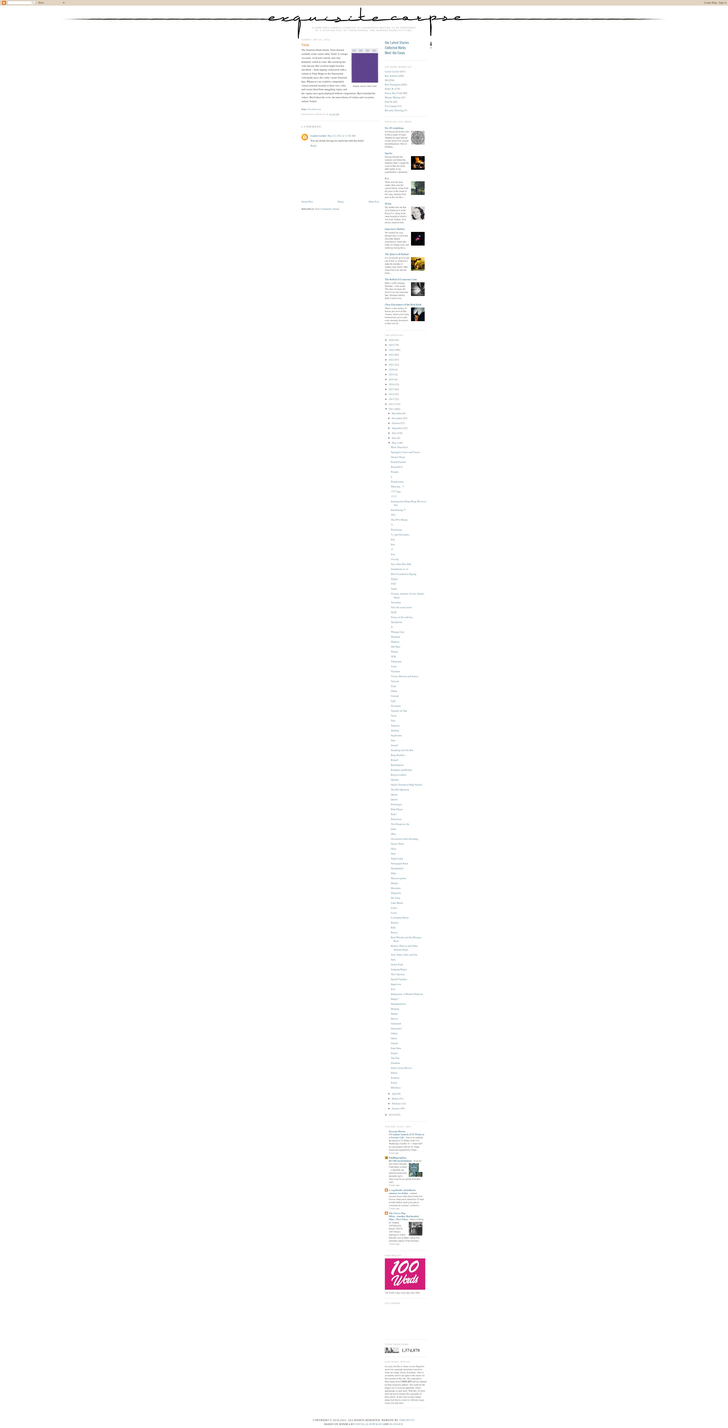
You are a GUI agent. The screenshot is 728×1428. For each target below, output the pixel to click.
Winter (394, 651)
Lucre (394, 912)
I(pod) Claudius (399, 979)
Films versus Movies (401, 1068)
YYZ (393, 583)
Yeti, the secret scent (401, 607)
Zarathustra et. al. (400, 569)
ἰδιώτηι (395, 559)
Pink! (393, 814)
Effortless (396, 1087)
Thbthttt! (407, 1420)
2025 (392, 345)
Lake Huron (397, 903)
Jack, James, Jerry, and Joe (404, 954)
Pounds (395, 471)
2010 (392, 1114)
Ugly (393, 701)
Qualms (395, 779)
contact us (405, 1399)
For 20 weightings (394, 128)
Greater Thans (398, 457)
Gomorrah (396, 1023)
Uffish (394, 691)
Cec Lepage (391, 106)
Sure (393, 740)
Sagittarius (396, 735)
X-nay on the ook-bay (402, 617)
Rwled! (394, 760)
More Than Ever (399, 447)
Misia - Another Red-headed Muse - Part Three (404, 1217)
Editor (394, 1072)
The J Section (398, 974)
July (394, 433)
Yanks (394, 588)
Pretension (396, 819)
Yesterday (396, 602)
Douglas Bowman (368, 1424)
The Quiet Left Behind (397, 254)
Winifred (395, 636)
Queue (394, 794)
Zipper (394, 579)
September (397, 428)
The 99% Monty (399, 519)
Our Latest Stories (397, 42)
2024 (392, 349)
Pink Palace (397, 809)
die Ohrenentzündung (400, 1160)
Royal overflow (398, 774)
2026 (392, 340)
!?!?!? (394, 496)
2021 (392, 364)
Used (393, 686)
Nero (393, 853)
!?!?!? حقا (396, 491)
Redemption (397, 765)
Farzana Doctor (397, 1131)
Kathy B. (389, 88)
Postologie (396, 804)
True (393, 720)
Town (394, 715)
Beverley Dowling (394, 110)
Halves (394, 1018)
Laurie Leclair (318, 135)
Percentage (396, 529)
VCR (393, 656)
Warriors (395, 641)
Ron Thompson (393, 84)
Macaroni (396, 888)
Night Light (397, 858)
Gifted (394, 1033)
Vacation (395, 671)
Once (393, 848)
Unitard (395, 696)
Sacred (394, 745)
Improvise (396, 984)
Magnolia (396, 893)
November (397, 418)
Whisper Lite (397, 632)
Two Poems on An (400, 824)
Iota (393, 539)
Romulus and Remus (401, 770)
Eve (387, 178)
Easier (394, 1082)
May (394, 442)
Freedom (395, 1063)
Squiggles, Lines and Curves (405, 452)
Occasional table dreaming (404, 838)
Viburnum (396, 661)
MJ (386, 80)
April (395, 1093)
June (394, 438)
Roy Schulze (391, 75)
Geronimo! (396, 1028)
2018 (392, 379)
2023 (392, 354)
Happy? (395, 999)
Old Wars (395, 646)
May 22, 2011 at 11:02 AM (341, 135)
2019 (392, 374)
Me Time (395, 898)
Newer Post (307, 201)
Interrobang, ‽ (398, 510)
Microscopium (398, 878)
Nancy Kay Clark (393, 93)
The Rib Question (400, 789)
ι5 (392, 549)
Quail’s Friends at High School (406, 784)
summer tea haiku (399, 1193)
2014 (392, 394)
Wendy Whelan (393, 97)
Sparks (388, 153)
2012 (392, 404)
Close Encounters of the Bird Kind (403, 304)
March (395, 1098)
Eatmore (395, 1077)
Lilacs (394, 907)
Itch (393, 989)
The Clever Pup (397, 1213)
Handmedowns (398, 1003)
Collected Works (395, 47)
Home (341, 201)
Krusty (394, 932)
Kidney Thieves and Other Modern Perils (404, 947)
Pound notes (397, 481)
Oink (393, 829)
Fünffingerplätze (397, 1157)
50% (393, 514)
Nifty (393, 873)
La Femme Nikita (400, 917)
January (396, 1108)
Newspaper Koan (399, 863)
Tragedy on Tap (399, 710)
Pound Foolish (398, 462)
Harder (394, 1013)
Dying (388, 203)
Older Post (374, 201)
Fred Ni (388, 101)
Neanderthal (397, 868)
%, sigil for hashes (400, 534)
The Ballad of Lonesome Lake (401, 279)
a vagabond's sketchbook (402, 1190)
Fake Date (396, 1048)
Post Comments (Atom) (327, 208)
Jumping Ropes (399, 969)
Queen (394, 799)
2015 (392, 389)
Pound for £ (397, 467)
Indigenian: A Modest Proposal (407, 994)
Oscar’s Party (397, 843)
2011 (392, 409)
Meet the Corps (395, 52)
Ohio (393, 834)
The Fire (395, 1058)
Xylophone (396, 622)
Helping (395, 1008)
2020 (392, 369)
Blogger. (397, 1424)
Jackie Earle (397, 964)
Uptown (395, 681)
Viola (305, 44)
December (397, 413)
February (397, 1103)
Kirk (393, 927)
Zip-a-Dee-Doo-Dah (401, 564)
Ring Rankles (398, 755)
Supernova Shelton (395, 229)
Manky (394, 883)
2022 (392, 359)
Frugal (394, 1053)
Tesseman (396, 705)
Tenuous (395, 725)
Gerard (394, 1043)
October (396, 423)
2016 (392, 384)
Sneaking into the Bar (402, 750)
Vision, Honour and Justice (405, 676)
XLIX (394, 612)
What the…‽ (397, 486)
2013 (392, 399)
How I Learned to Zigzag (403, 574)
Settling (395, 730)
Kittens (394, 922)
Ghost (394, 1038)
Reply (314, 145)
